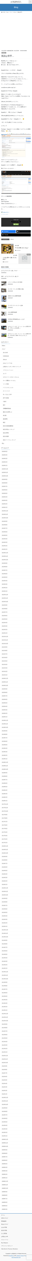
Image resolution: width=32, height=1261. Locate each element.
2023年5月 (4, 577)
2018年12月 (5, 762)
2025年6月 (4, 490)
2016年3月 (4, 877)
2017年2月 (4, 839)
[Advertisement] (16, 30)
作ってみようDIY (7, 394)
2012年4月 (4, 1041)
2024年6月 (4, 531)
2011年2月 (4, 1090)
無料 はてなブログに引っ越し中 (9, 276)
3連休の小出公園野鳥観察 (14, 296)
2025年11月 (5, 472)
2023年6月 (4, 573)
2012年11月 (5, 1017)
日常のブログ (4, 1218)
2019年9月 (4, 730)
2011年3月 (4, 1087)
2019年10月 (5, 727)
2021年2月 (4, 671)
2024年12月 (5, 511)
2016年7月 (4, 863)
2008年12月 (5, 1181)
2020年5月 (4, 703)
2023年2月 (4, 587)
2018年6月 (4, 783)
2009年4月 (4, 1167)
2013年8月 (4, 985)
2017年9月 (4, 814)
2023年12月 (5, 552)
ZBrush (3, 52)
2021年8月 (4, 650)
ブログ (3, 349)
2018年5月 (4, 786)
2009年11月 (5, 1143)
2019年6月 (4, 741)
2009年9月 (4, 1150)
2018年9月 (4, 772)
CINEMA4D (6, 356)
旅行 (4, 405)
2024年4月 (4, 538)
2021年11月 (5, 640)
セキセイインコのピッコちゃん (11, 377)
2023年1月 (4, 591)
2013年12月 (5, 971)
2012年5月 (4, 1038)
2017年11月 (5, 807)
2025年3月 (4, 500)
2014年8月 (4, 944)
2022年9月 (4, 605)
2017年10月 (5, 811)
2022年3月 (4, 626)
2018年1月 (4, 800)
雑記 (4, 422)
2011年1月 (4, 1094)
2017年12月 (5, 804)
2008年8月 (4, 1195)
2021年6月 (4, 657)
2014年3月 (4, 961)
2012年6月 (4, 1034)
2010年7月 (4, 1115)
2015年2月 (4, 923)
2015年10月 (5, 895)
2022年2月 (4, 629)
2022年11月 (5, 598)
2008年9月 (4, 1191)
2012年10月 (5, 1020)
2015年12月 (5, 888)
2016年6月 (4, 867)
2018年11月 (5, 765)
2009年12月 (5, 1139)
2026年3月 (4, 458)
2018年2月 (4, 797)
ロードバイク (6, 391)
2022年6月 (4, 615)
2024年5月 (4, 535)
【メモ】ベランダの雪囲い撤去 (16, 289)
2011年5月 (4, 1080)
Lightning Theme (20, 1255)
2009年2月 (4, 1174)
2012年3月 (4, 1045)
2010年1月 (4, 1136)
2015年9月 (4, 898)
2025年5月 (4, 493)
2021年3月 (4, 668)
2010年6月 (4, 1118)
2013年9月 (4, 982)
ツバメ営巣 (6, 384)
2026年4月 (4, 455)
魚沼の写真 (4, 1230)
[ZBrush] (25, 257)
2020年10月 (5, 685)
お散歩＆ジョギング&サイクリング (12, 366)
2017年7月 (4, 821)
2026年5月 (4, 451)
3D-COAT (5, 352)
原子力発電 (6, 398)
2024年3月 (4, 542)
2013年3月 (4, 1003)
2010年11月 (5, 1101)
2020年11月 (5, 682)
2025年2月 (4, 504)
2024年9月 (4, 521)
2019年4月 (4, 748)
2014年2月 (4, 964)
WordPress (11, 1255)
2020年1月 (4, 716)
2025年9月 (4, 479)
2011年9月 (4, 1066)
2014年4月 (4, 957)
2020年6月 (4, 699)
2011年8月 (4, 1069)
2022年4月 (4, 622)
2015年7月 (4, 905)
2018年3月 (4, 793)
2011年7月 (4, 1073)
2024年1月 (4, 549)
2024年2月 (4, 545)
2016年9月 (4, 856)
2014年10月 (5, 936)
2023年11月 (5, 556)
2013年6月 (4, 992)
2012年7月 (4, 1031)
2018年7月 (4, 779)
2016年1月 (4, 884)
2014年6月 (4, 950)
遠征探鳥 (5, 419)
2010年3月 (4, 1129)
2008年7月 (4, 1198)
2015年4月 (4, 916)
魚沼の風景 (6, 436)
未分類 (4, 415)
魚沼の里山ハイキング (8, 429)
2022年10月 (5, 601)
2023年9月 (4, 563)
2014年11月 (5, 933)
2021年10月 (5, 643)
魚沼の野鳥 (6, 433)
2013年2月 (4, 1006)
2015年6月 (4, 909)
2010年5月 (4, 1122)
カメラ (4, 373)
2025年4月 (4, 497)
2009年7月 (4, 1156)
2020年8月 (4, 692)
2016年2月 (4, 881)
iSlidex (3, 345)
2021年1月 (4, 675)
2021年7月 (4, 654)
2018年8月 (4, 776)
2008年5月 (4, 1205)
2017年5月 (4, 828)
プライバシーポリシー (7, 1245)
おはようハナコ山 (7, 363)
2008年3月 (4, 1209)
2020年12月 (5, 678)
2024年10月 (5, 517)
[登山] (7, 248)
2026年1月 (4, 465)
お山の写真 (4, 1227)
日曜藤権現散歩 (7, 408)
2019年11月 (5, 724)
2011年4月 (4, 1083)
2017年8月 (4, 818)
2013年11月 (5, 975)
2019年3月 (4, 751)
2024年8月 (4, 524)
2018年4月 (4, 790)
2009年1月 (4, 1177)
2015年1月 (4, 926)
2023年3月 (4, 584)
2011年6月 (4, 1076)
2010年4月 (4, 1125)
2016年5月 (4, 870)
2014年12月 (5, 930)
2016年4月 (4, 874)
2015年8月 (4, 902)
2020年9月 (4, 689)
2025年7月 (4, 486)
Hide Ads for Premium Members (9, 1249)
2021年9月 (4, 647)
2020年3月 (4, 710)
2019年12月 (5, 720)
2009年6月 (4, 1160)
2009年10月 (5, 1146)
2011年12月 (5, 1055)
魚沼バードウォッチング (9, 440)
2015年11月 (5, 891)
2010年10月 (5, 1104)
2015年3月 (4, 919)
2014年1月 (4, 968)
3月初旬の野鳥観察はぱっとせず (16, 319)
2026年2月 (4, 462)
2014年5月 (4, 954)
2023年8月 (4, 566)
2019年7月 (4, 737)
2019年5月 (4, 744)
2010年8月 (4, 1111)
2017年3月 (4, 835)
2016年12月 (5, 846)
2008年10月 (5, 1188)
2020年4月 (4, 706)
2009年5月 (4, 1163)
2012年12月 (5, 1013)
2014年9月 (4, 940)
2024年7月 (4, 528)
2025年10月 (5, 476)
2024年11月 (5, 514)
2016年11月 (5, 849)
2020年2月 (4, 713)
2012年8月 (4, 1027)
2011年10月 (5, 1062)
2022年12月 (5, 594)
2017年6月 (4, 825)
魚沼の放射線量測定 (8, 426)
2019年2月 (4, 755)
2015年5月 (4, 912)
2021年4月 (4, 664)
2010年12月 (5, 1097)
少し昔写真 (4, 1233)
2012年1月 (4, 1052)
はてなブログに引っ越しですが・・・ (11, 270)
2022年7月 (4, 612)
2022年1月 (4, 633)
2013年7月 (4, 989)
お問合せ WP (4, 1236)
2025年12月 (5, 469)
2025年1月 (4, 507)
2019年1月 (4, 758)
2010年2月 (4, 1132)
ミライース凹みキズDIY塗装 (15, 282)
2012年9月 (4, 1024)
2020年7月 (4, 696)
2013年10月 (5, 978)
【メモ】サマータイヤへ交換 (15, 305)
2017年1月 (4, 842)
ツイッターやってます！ (4, 214)
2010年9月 (4, 1108)
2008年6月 (4, 1202)
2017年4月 (4, 832)
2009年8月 (4, 1153)
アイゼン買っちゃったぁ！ (22, 247)
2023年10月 (5, 559)
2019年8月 (4, 734)
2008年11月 (5, 1184)
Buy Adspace (4, 1242)
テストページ (4, 1239)
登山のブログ (4, 1224)
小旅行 (4, 401)
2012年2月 (4, 1048)
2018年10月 (5, 769)
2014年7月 (4, 947)
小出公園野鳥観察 (12, 312)
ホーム (3, 1215)
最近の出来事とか (7, 412)
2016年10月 (5, 853)
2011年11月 (5, 1059)
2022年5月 (4, 619)
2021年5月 (4, 661)
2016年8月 (4, 860)
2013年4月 (4, 999)
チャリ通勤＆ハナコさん (9, 380)
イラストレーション (8, 370)
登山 (3, 443)
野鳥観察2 (3, 1221)
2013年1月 (4, 1010)
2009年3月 (4, 1170)
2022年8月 (4, 608)
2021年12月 (5, 636)
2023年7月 (4, 570)
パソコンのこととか (8, 387)
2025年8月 (4, 483)
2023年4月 (4, 580)
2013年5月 (4, 996)
